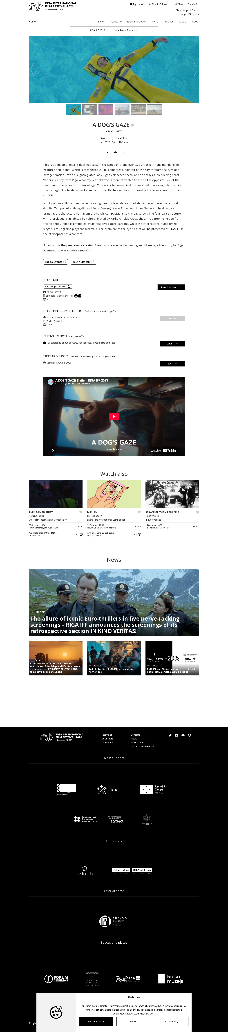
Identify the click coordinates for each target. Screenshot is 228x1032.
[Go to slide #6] (154, 109)
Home (32, 21)
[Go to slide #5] (138, 109)
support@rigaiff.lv (189, 14)
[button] (78, 534)
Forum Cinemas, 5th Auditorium (43, 527)
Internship (107, 734)
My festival (138, 4)
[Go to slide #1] (73, 109)
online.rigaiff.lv (109, 311)
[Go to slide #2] (89, 109)
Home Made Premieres (126, 30)
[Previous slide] (32, 69)
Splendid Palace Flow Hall (59, 295)
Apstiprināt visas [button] (96, 1021)
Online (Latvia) (54, 321)
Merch (155, 21)
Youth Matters (82, 262)
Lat (175, 4)
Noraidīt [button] (134, 1021)
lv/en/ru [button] (124, 142)
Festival (114, 21)
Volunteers (107, 738)
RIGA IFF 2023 (97, 30)
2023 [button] (107, 142)
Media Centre (138, 742)
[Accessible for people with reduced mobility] (76, 295)
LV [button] (101, 142)
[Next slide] (196, 69)
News (101, 21)
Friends (169, 21)
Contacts (135, 734)
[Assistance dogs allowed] (80, 295)
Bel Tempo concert (56, 286)
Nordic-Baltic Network (142, 746)
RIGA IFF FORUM (136, 21)
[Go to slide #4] (122, 109)
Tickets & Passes (160, 4)
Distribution (108, 742)
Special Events (53, 262)
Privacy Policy (171, 1021)
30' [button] (113, 142)
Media (182, 21)
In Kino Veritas (153, 519)
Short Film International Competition (48, 519)
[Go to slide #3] (105, 109)
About (195, 21)
